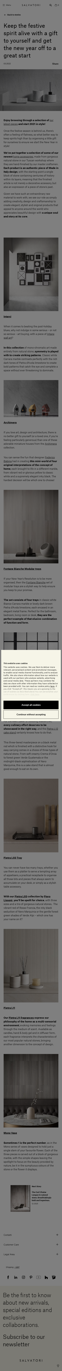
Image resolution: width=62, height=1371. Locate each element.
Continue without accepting (31, 714)
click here (34, 694)
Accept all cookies (31, 704)
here (52, 686)
